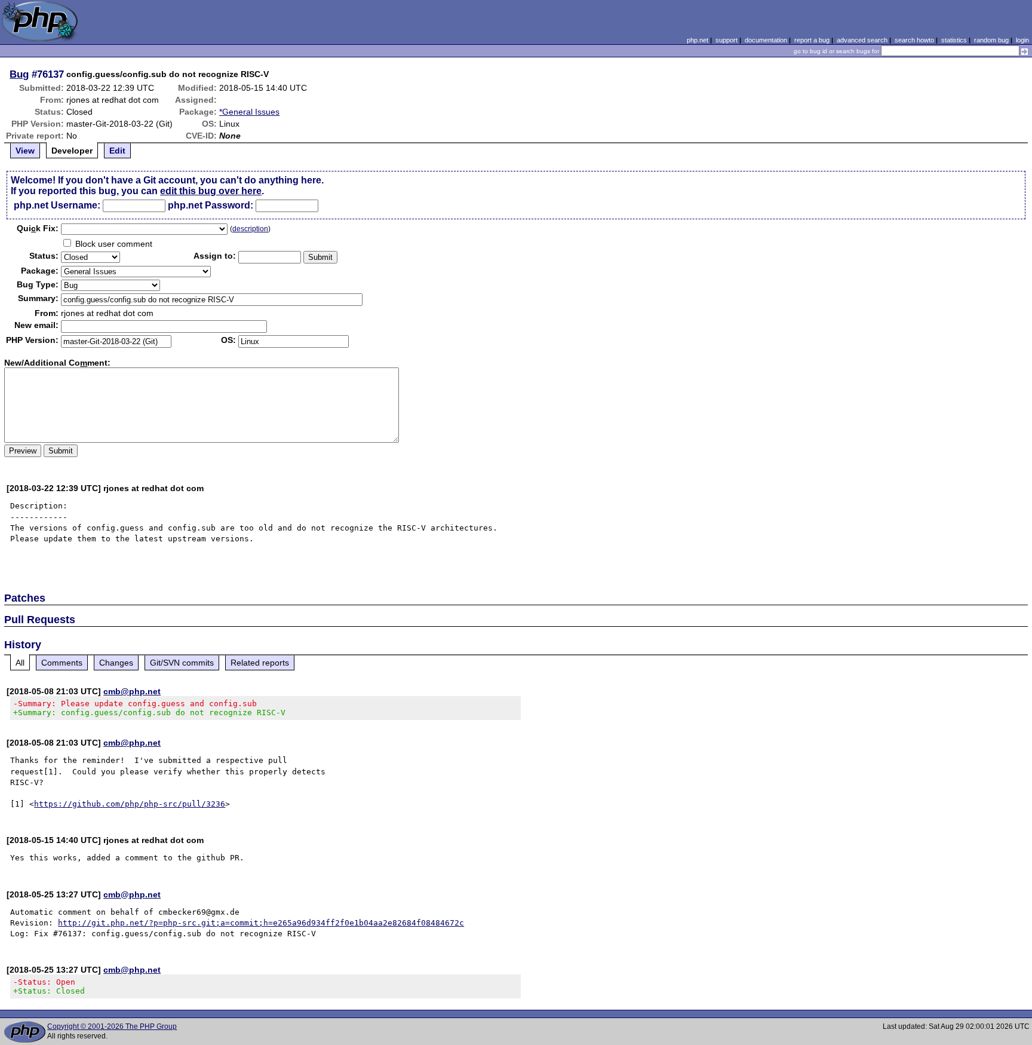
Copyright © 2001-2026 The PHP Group (112, 1026)
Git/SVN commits (182, 662)
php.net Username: (57, 205)
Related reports (260, 662)
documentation (766, 40)
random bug (991, 40)
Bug (19, 74)
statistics (954, 40)
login (1022, 40)
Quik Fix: (38, 228)
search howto (914, 40)
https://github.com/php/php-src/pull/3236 (129, 803)
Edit (117, 150)
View (25, 150)
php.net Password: (210, 205)
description (250, 229)
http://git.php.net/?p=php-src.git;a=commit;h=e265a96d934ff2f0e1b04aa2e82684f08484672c (261, 922)
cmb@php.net (132, 691)
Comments (61, 662)
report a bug (812, 40)
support (726, 40)
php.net (697, 40)
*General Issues (249, 112)
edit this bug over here (211, 191)
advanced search (862, 40)
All (20, 662)
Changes (116, 662)
